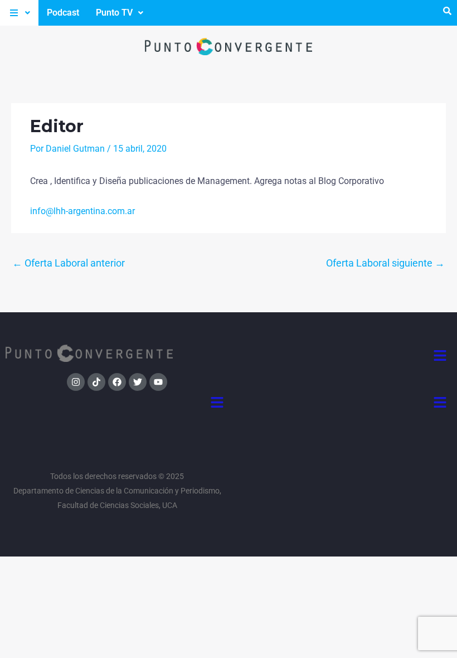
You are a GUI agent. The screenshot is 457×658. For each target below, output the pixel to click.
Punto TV (114, 12)
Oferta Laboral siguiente (385, 263)
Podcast (63, 12)
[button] (19, 13)
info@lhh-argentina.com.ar (82, 211)
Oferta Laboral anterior (68, 263)
